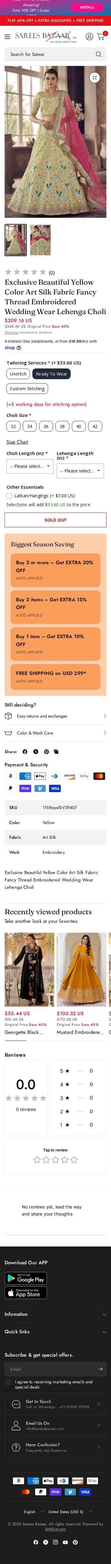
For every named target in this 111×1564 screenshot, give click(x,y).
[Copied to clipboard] (56, 752)
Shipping (11, 332)
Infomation (16, 1314)
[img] (26, 272)
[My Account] (89, 36)
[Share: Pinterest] (47, 752)
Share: (11, 751)
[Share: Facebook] (25, 752)
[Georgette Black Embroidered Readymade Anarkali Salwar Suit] (29, 970)
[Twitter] (46, 1542)
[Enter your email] (100, 1369)
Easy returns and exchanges (42, 716)
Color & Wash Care (35, 733)
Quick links (17, 1331)
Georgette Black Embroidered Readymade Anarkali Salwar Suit (26, 1032)
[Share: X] (36, 752)
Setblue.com (55, 1529)
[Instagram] (55, 1542)
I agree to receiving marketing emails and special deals (54, 1384)
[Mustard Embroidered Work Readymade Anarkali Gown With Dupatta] (81, 970)
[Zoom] (94, 77)
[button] (78, 1071)
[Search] (98, 54)
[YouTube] (65, 1542)
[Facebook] (36, 1542)
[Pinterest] (75, 1542)
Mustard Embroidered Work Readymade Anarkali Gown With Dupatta (79, 1032)
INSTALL (87, 7)
